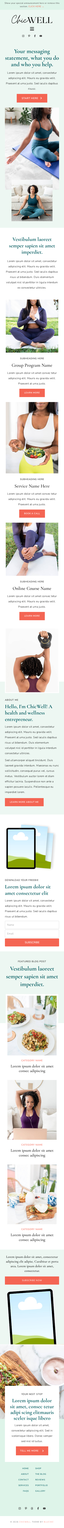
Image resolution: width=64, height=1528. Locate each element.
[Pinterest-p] (29, 36)
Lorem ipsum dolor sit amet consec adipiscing (32, 1068)
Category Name (32, 1060)
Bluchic (49, 1522)
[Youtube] (41, 36)
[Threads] (32, 1508)
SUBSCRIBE (32, 942)
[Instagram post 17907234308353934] (6, 1499)
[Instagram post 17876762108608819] (58, 1499)
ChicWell (25, 1522)
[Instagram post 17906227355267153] (16, 1499)
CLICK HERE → (36, 6)
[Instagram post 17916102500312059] (37, 1499)
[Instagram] (23, 36)
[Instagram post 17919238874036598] (26, 1499)
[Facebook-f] (35, 36)
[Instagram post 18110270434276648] (47, 1499)
